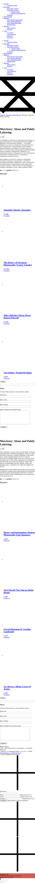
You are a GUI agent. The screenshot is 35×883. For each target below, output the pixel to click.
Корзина (9, 29)
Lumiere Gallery (15, 12)
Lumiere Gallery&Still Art (18, 13)
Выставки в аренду (13, 10)
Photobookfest (11, 24)
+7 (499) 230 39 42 (15, 753)
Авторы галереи (12, 5)
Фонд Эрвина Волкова (14, 21)
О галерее (10, 32)
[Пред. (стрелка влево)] (0, 882)
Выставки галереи (12, 8)
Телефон (2, 798)
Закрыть (3, 381)
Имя (1, 795)
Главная (2, 115)
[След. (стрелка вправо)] (2, 882)
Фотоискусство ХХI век (13, 115)
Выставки (7, 7)
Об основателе (11, 34)
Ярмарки (10, 15)
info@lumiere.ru (4, 753)
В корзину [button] (7, 216)
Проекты (6, 18)
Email (1, 797)
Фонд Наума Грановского (15, 20)
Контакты (10, 37)
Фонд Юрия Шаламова (14, 23)
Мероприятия (8, 16)
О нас (5, 31)
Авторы (6, 4)
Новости (9, 36)
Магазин (6, 26)
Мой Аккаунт (11, 28)
